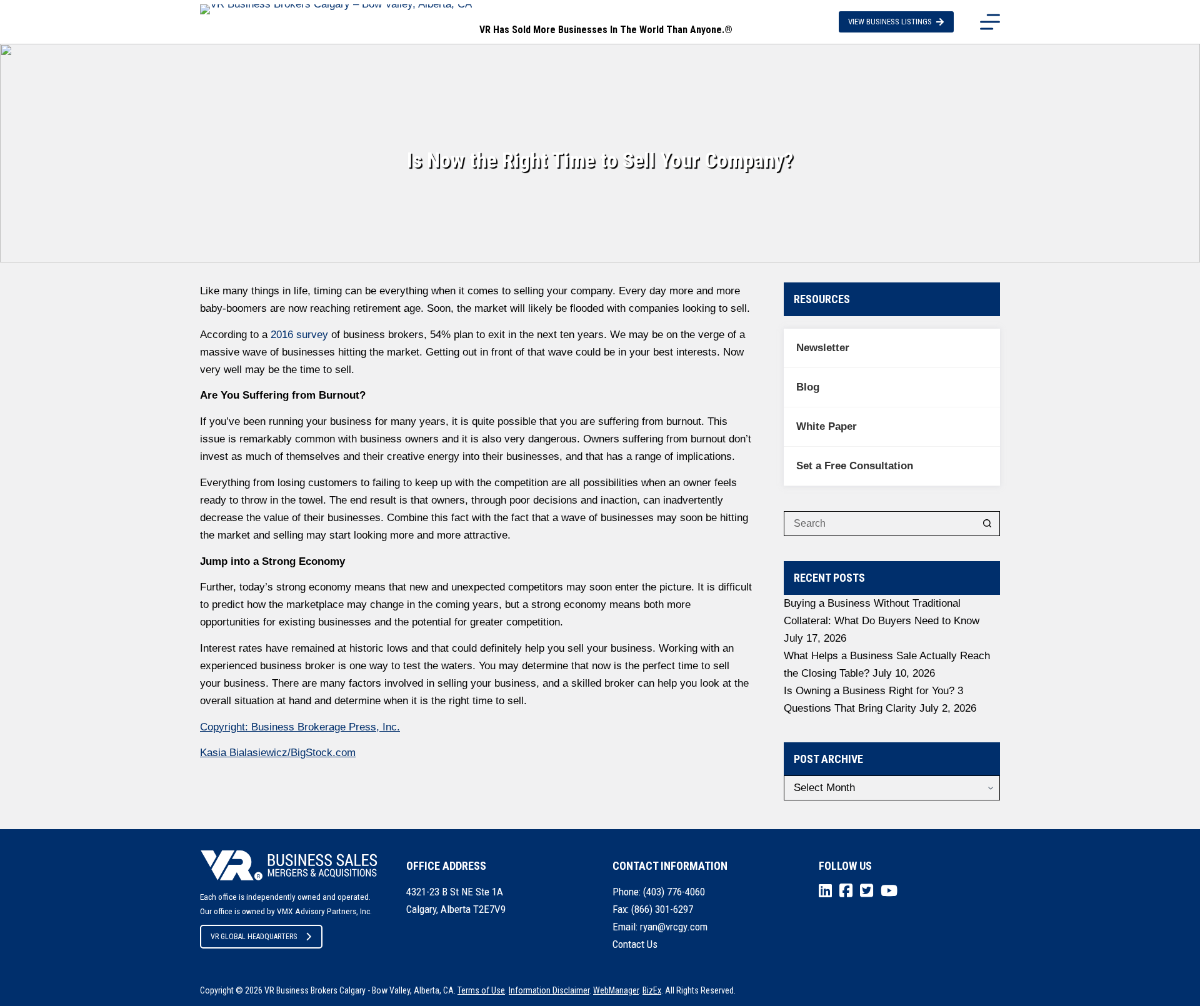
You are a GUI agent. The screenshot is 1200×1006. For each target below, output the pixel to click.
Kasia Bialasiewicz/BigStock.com (278, 753)
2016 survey (298, 335)
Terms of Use (481, 990)
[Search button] (987, 523)
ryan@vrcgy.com (674, 926)
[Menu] (990, 22)
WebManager (616, 990)
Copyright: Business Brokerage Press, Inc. (300, 727)
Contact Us (635, 944)
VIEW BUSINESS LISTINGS (890, 21)
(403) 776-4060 (674, 891)
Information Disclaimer (549, 990)
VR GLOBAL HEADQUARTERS (254, 936)
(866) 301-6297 (662, 909)
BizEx (651, 990)
